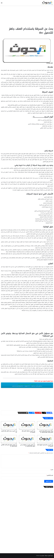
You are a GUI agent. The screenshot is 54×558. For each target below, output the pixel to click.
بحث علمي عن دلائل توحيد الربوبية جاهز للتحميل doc (45, 445)
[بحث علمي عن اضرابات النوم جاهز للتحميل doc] (27, 425)
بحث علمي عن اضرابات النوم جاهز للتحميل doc (28, 431)
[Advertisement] (27, 16)
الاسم (51, 469)
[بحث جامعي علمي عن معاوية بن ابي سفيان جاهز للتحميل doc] (27, 439)
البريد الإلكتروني (49, 475)
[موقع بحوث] (46, 3)
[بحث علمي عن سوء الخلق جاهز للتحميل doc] (9, 425)
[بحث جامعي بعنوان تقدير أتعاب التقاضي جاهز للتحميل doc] (9, 439)
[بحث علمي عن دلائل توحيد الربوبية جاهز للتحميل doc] (45, 439)
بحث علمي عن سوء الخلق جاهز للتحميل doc (9, 431)
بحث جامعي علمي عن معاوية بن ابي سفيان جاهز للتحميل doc (27, 445)
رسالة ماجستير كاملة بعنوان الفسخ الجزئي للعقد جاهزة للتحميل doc (46, 431)
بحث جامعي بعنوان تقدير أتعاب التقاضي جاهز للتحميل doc (9, 445)
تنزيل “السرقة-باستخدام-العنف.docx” (27, 385)
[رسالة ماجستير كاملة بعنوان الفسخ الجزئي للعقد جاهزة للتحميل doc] (45, 425)
